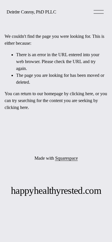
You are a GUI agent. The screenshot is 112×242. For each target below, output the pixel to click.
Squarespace (66, 158)
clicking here (81, 93)
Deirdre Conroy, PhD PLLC (31, 11)
